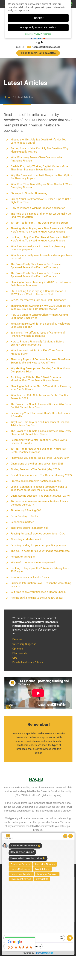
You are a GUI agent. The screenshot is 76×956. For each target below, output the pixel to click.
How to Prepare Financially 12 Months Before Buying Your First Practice (37, 343)
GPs (14, 657)
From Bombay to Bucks (24, 516)
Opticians (18, 648)
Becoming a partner (22, 522)
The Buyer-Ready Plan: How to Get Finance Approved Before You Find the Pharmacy (36, 266)
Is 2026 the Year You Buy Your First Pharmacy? (38, 300)
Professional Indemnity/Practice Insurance (36, 481)
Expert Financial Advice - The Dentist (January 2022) (41, 475)
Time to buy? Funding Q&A (26, 510)
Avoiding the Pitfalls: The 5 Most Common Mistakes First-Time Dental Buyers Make (36, 379)
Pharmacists (19, 653)
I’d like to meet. (38, 53)
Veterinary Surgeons (24, 644)
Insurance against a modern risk (29, 527)
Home (7, 97)
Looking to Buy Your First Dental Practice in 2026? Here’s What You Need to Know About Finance (40, 239)
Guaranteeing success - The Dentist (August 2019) (40, 495)
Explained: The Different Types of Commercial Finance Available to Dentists (38, 334)
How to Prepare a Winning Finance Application (38, 208)
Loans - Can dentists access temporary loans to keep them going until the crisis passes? (39, 488)
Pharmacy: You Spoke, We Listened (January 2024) (40, 457)
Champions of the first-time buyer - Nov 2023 (37, 463)
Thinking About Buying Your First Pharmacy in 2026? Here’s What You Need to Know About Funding (41, 230)
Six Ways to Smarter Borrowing (29, 193)
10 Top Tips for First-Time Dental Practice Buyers (40, 222)
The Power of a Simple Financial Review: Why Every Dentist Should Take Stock (41, 406)
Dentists (17, 639)
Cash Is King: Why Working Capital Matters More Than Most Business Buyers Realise (39, 168)
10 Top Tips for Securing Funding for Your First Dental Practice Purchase (38, 450)
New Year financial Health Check (30, 577)
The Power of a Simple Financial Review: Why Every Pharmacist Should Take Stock (41, 432)
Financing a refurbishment (26, 539)
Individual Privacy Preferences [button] (38, 34)
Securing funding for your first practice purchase (39, 545)
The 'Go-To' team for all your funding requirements (40, 551)
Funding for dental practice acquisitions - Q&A (38, 533)
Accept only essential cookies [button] (38, 27)
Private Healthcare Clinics (27, 662)
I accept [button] (38, 18)
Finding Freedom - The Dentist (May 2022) (35, 469)
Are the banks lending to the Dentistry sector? (38, 597)
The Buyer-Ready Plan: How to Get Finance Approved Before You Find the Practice (36, 275)
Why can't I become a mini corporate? (33, 562)
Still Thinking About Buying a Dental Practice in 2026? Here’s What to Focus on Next (38, 293)
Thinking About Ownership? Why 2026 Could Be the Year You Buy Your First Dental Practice (41, 307)
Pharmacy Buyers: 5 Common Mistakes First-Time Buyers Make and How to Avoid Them (40, 361)
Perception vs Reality (23, 556)
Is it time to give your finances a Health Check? (38, 592)
